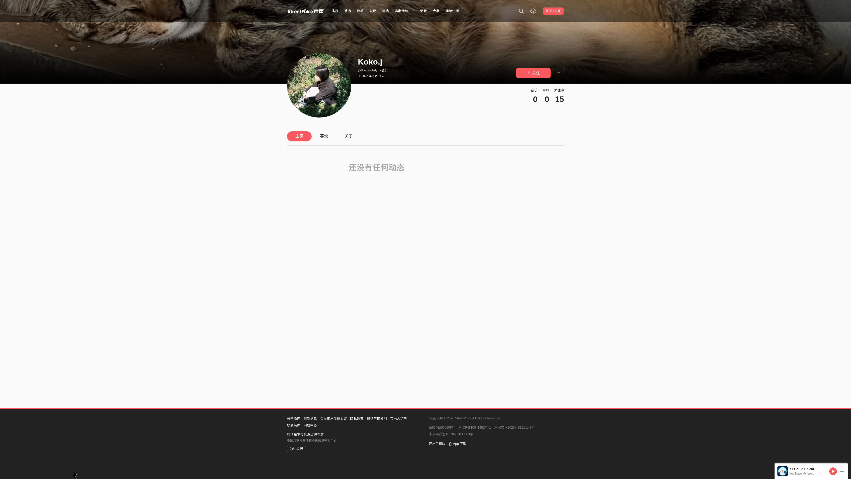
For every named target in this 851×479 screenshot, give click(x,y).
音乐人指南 (398, 418)
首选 (347, 11)
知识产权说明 (377, 418)
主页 (299, 136)
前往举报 (296, 449)
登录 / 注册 (553, 11)
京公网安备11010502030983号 (451, 434)
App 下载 (459, 444)
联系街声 (293, 425)
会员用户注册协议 (333, 418)
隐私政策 (356, 418)
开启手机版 (437, 444)
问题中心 (310, 425)
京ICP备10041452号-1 (474, 427)
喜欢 (324, 136)
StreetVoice (305, 11)
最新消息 (310, 418)
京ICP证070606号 (442, 427)
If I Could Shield (801, 469)
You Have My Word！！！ (806, 473)
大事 (436, 11)
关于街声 (293, 418)
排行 (335, 11)
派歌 (423, 11)
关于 (349, 136)
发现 (372, 11)
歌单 (360, 11)
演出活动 (401, 11)
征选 (385, 11)
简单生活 (452, 11)
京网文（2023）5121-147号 (514, 427)
